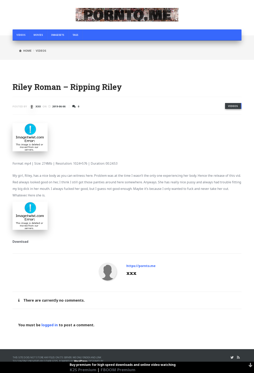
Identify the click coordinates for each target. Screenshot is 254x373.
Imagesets (57, 35)
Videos (20, 35)
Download (20, 241)
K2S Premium (83, 369)
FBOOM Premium (118, 369)
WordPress (81, 361)
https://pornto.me (141, 266)
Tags (75, 35)
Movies (38, 35)
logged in (49, 324)
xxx (38, 106)
